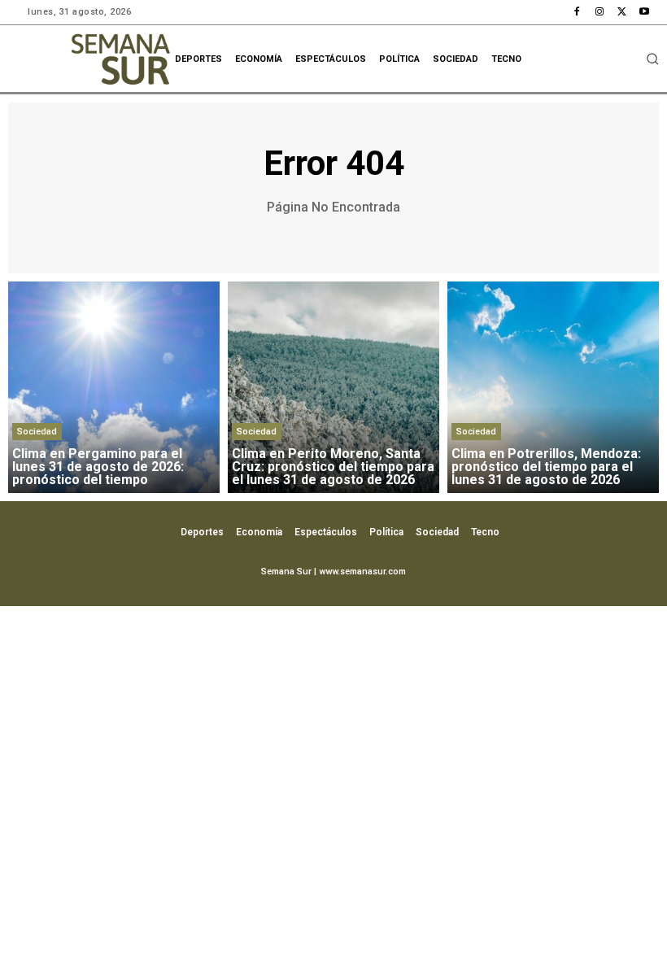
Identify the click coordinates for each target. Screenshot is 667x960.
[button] (652, 58)
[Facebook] (577, 12)
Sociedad (37, 431)
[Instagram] (599, 12)
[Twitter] (622, 12)
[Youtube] (644, 12)
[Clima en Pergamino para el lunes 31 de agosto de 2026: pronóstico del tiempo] (114, 387)
